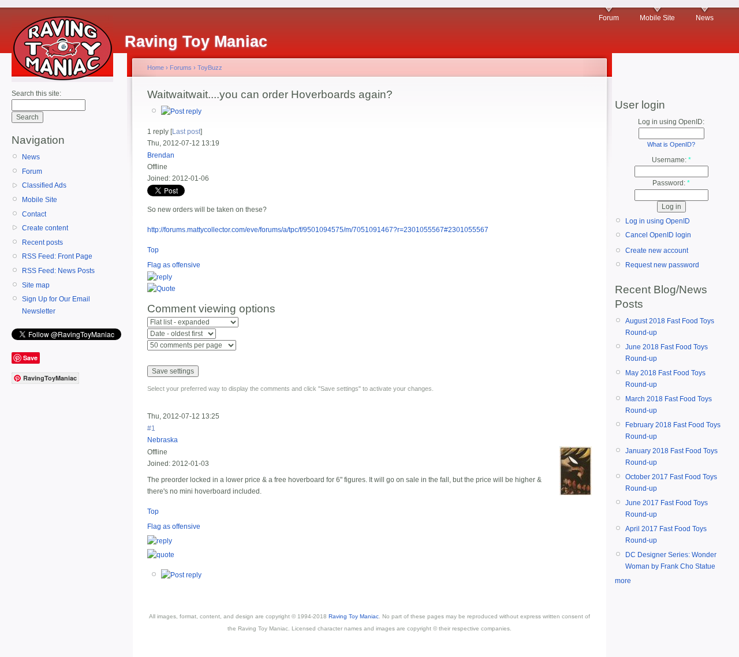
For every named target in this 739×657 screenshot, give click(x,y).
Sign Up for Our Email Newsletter (56, 305)
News (705, 18)
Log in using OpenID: (671, 122)
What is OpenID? (671, 144)
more (623, 581)
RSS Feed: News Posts (58, 271)
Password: (671, 183)
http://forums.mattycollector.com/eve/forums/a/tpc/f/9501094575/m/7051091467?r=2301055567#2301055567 (317, 230)
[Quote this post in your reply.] (161, 289)
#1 (151, 428)
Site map (36, 285)
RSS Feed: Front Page (57, 256)
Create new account (656, 251)
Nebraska (162, 440)
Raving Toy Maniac (354, 616)
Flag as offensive (173, 265)
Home (155, 67)
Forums (181, 67)
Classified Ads (44, 185)
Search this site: (36, 93)
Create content (45, 228)
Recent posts (42, 242)
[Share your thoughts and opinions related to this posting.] (181, 111)
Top (153, 250)
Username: (671, 160)
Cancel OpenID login (658, 235)
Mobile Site (657, 18)
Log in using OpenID (657, 221)
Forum (609, 18)
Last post (186, 132)
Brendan (160, 155)
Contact (34, 214)
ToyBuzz (209, 67)
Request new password (662, 265)
